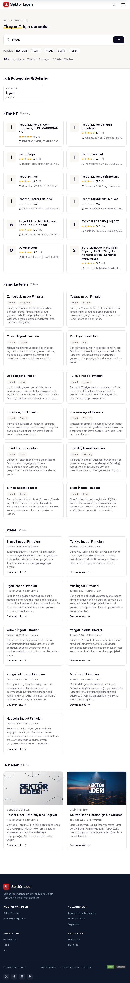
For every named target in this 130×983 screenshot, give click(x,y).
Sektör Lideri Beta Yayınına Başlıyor (32, 815)
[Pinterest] (30, 977)
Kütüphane (74, 939)
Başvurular (74, 924)
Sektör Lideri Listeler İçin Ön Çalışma (96, 815)
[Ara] (114, 5)
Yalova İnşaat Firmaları (23, 630)
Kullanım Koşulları (69, 967)
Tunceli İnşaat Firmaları (23, 541)
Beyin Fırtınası (79, 809)
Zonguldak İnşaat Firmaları (26, 674)
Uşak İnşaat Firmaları (22, 586)
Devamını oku (15, 572)
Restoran (21, 50)
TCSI (6, 945)
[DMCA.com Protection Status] (116, 967)
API (5, 950)
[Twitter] (6, 977)
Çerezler (86, 967)
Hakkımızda (10, 939)
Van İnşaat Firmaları (84, 586)
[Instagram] (22, 977)
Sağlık (61, 50)
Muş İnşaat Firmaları (84, 674)
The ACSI (73, 945)
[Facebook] (14, 977)
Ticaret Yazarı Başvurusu (82, 913)
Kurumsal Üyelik (76, 918)
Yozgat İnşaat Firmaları (86, 630)
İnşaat (49, 50)
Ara (118, 39)
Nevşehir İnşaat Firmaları (24, 718)
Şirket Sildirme (11, 913)
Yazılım (36, 50)
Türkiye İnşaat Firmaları (87, 541)
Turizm (74, 50)
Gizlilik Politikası (49, 967)
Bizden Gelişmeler (18, 809)
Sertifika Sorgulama (14, 918)
